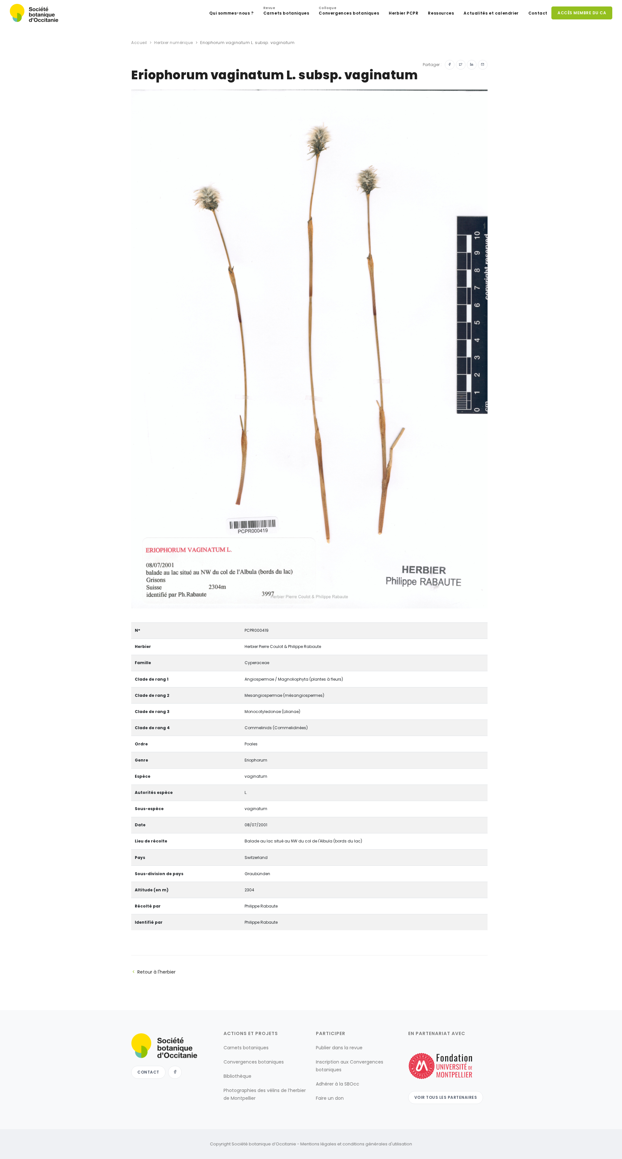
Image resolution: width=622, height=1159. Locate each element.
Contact (537, 13)
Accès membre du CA (582, 13)
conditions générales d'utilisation (377, 1144)
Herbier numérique (173, 42)
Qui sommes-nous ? (231, 13)
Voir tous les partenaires (445, 1097)
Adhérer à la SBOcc (337, 1084)
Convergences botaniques (349, 11)
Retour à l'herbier (156, 972)
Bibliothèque (237, 1076)
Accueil (139, 42)
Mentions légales (318, 1144)
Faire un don (330, 1098)
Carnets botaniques (286, 11)
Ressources (441, 13)
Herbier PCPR (403, 13)
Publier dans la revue (339, 1047)
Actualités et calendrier (491, 13)
